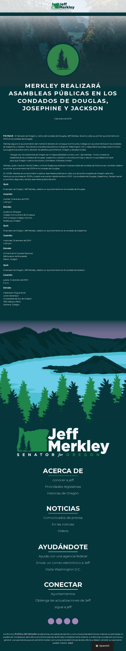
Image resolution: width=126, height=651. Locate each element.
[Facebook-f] (51, 621)
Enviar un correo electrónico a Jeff (63, 562)
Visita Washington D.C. (63, 569)
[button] (63, 13)
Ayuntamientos (63, 593)
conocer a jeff (63, 480)
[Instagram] (59, 621)
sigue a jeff (63, 607)
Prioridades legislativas (63, 486)
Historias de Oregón (63, 493)
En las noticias (63, 524)
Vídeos (63, 530)
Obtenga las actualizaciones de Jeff (63, 600)
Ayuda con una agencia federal (63, 556)
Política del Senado (26, 634)
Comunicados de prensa (63, 517)
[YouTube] (67, 621)
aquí (70, 643)
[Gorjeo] (75, 621)
